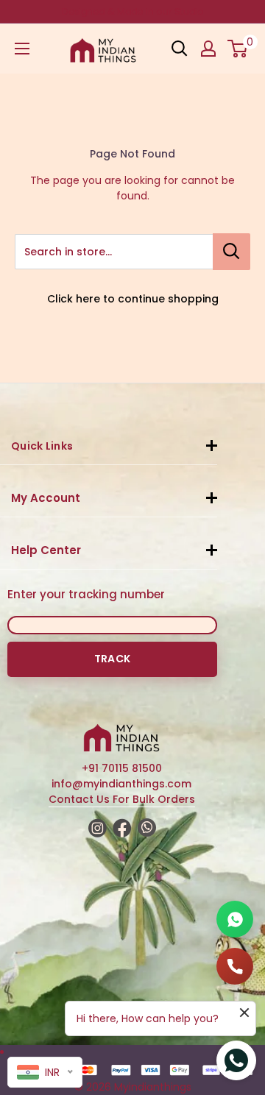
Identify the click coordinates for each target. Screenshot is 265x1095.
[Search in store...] (231, 251)
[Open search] (180, 48)
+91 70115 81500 (122, 768)
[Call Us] (234, 966)
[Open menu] (22, 48)
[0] (238, 48)
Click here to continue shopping (133, 298)
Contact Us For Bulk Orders (122, 799)
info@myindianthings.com (121, 783)
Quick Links (42, 446)
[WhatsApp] (234, 919)
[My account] (208, 48)
